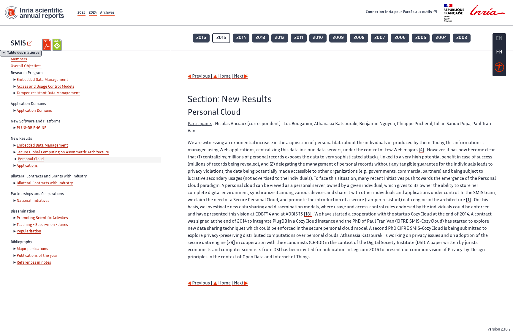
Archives (107, 13)
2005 (420, 38)
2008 (359, 38)
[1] (468, 200)
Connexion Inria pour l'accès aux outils (399, 12)
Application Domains (34, 111)
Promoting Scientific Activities (42, 218)
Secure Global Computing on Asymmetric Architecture (63, 152)
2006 (400, 38)
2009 (338, 38)
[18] (308, 214)
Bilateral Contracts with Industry (45, 183)
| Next (238, 76)
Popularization (29, 231)
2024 (93, 13)
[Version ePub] (58, 45)
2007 (379, 38)
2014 (241, 38)
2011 (298, 38)
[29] (231, 243)
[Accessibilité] (499, 68)
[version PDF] (47, 45)
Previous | (202, 76)
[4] (421, 150)
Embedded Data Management (42, 80)
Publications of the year (37, 256)
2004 (441, 38)
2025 (81, 13)
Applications (27, 166)
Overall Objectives (26, 66)
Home (224, 76)
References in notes (34, 263)
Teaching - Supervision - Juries (42, 225)
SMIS (18, 44)
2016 (201, 38)
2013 (260, 38)
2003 (461, 38)
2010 (318, 38)
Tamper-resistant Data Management (48, 93)
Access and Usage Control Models (45, 87)
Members (19, 59)
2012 (279, 38)
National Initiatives (33, 201)
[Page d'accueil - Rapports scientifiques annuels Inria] (38, 12)
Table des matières (23, 53)
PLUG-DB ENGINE (31, 128)
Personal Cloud (31, 159)
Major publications (32, 249)
